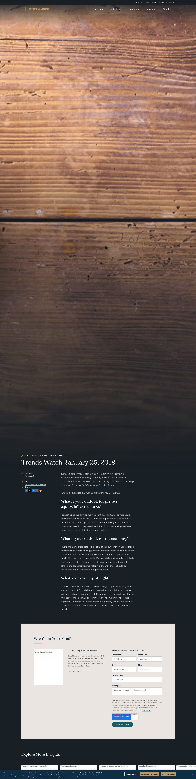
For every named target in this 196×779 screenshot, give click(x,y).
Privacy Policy (146, 710)
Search (171, 2)
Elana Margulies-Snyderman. (101, 485)
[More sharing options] (40, 490)
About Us (167, 9)
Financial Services (58, 456)
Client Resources (158, 2)
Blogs (44, 456)
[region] (98, 774)
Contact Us (139, 2)
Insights (151, 9)
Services (98, 9)
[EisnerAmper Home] (35, 9)
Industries (116, 9)
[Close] (192, 774)
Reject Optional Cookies (149, 774)
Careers (147, 2)
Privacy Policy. (75, 777)
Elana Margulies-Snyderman (35, 484)
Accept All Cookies (168, 774)
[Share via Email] (36, 490)
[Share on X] (29, 490)
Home (26, 456)
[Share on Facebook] (33, 490)
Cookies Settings (131, 774)
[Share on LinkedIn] (26, 490)
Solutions (134, 9)
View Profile (77, 671)
